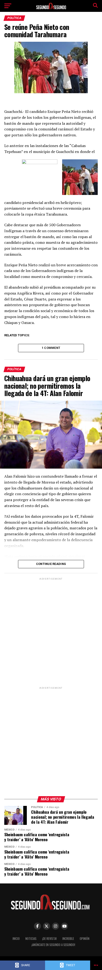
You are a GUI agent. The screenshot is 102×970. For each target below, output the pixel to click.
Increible (68, 938)
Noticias (31, 938)
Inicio (16, 938)
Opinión (84, 938)
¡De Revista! (49, 938)
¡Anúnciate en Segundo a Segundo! (53, 944)
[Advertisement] (51, 632)
